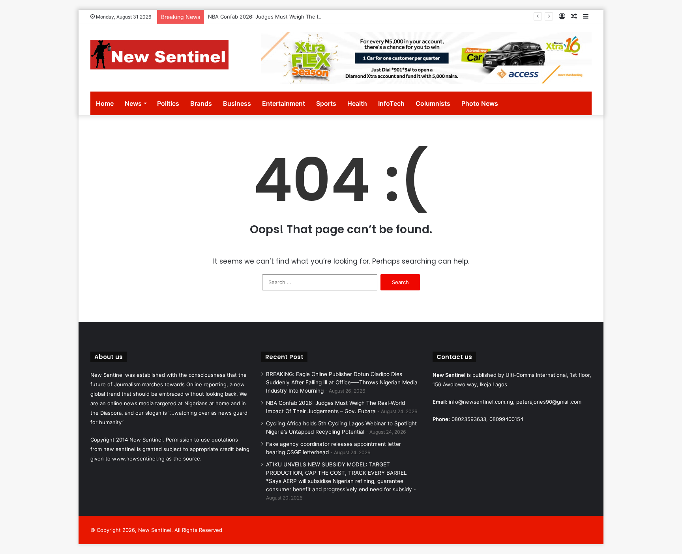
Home (105, 103)
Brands (201, 103)
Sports (326, 103)
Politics (168, 103)
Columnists (433, 103)
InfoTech (391, 103)
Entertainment (283, 103)
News (133, 103)
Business (237, 103)
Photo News (479, 103)
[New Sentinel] (159, 54)
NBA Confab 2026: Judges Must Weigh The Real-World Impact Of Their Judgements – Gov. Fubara (329, 16)
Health (357, 103)
